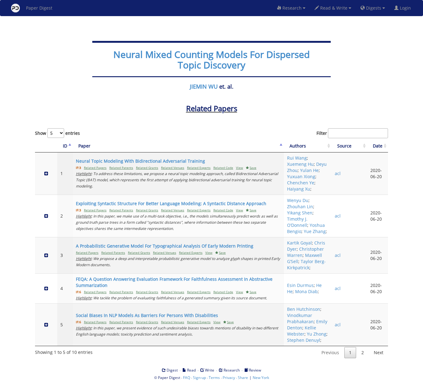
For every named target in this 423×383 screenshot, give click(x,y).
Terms (214, 377)
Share (243, 377)
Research (292, 8)
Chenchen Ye (300, 183)
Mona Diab (306, 291)
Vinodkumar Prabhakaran (300, 318)
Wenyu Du (297, 200)
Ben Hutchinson (303, 309)
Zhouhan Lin (300, 206)
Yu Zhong (316, 334)
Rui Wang (297, 158)
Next (378, 352)
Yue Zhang (315, 231)
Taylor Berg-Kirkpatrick (306, 264)
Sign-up (199, 377)
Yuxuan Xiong (301, 176)
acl (338, 173)
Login (406, 8)
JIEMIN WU (204, 86)
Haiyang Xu (298, 189)
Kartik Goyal (299, 243)
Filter (321, 133)
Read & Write (334, 8)
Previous (330, 352)
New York (261, 377)
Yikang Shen (299, 213)
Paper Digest (39, 8)
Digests (373, 8)
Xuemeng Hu (300, 164)
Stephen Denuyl (303, 340)
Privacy (229, 377)
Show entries (57, 133)
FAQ (186, 377)
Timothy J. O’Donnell (297, 222)
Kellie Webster (301, 331)
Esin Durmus (300, 285)
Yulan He (309, 170)
